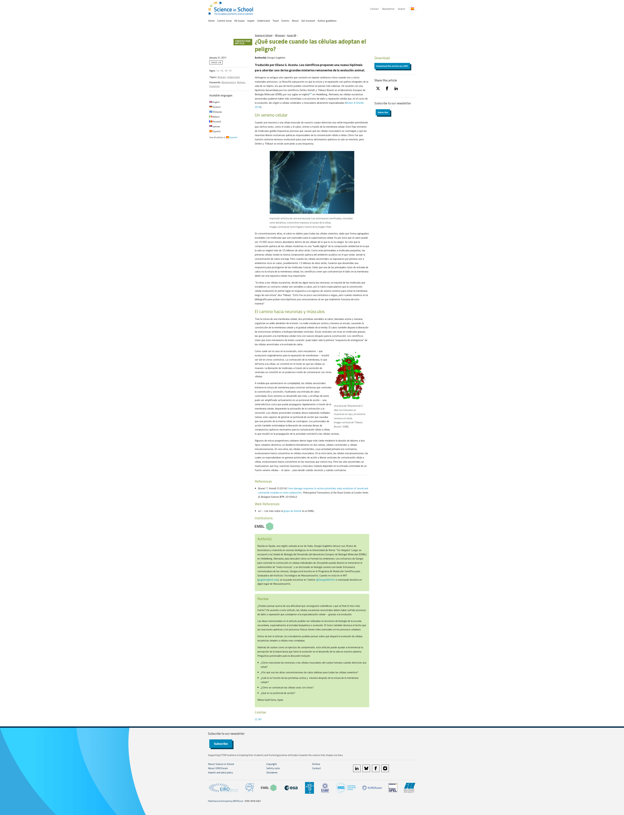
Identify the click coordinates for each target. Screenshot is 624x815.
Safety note (273, 768)
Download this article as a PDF (392, 66)
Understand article (243, 42)
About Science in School (221, 764)
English (216, 102)
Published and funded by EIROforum (225, 801)
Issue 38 (291, 35)
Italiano (216, 116)
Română (216, 121)
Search (401, 9)
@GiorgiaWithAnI (325, 580)
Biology (222, 77)
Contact (374, 9)
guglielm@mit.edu (268, 580)
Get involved (308, 21)
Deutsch (216, 107)
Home (211, 21)
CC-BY (258, 719)
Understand (263, 21)
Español (216, 131)
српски (216, 126)
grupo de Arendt (292, 511)
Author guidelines (327, 21)
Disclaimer (272, 772)
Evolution (214, 86)
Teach (275, 21)
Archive (316, 764)
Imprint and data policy (220, 772)
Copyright (271, 764)
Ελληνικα (217, 111)
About (295, 21)
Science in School (263, 35)
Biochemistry (228, 82)
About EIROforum (218, 768)
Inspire (250, 21)
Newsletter (388, 9)
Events (285, 21)
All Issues (239, 21)
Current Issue (224, 21)
